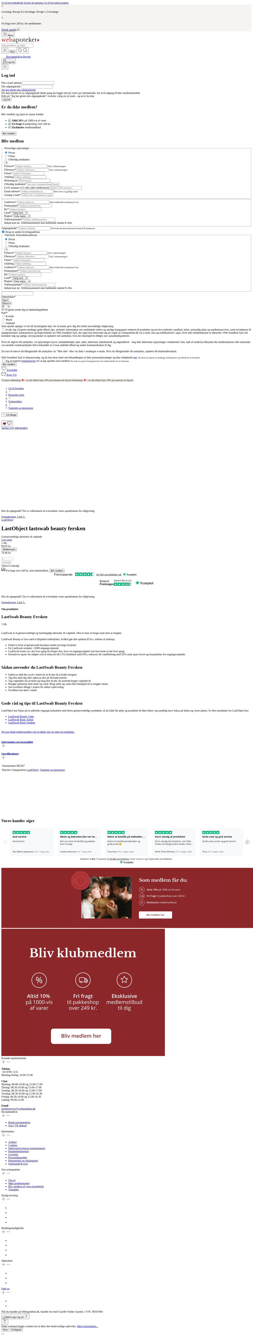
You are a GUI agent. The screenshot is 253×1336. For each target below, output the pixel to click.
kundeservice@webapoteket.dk (18, 1108)
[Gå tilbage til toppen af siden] (4, 1322)
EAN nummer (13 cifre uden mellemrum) (27, 187)
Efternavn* (10, 169)
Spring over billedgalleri (14, 428)
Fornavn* (9, 166)
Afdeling (9, 176)
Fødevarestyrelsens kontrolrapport (26, 1148)
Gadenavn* (10, 202)
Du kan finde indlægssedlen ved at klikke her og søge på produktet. (38, 731)
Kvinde (10, 316)
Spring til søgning (34, 2)
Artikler (12, 1142)
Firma (11, 156)
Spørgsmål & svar (18, 1163)
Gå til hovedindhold (12, 2)
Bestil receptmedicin (19, 1122)
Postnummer (11, 205)
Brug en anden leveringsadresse (23, 231)
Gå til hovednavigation (56, 2)
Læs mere (6, 539)
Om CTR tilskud (17, 1125)
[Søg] (22, 50)
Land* (8, 212)
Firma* (8, 173)
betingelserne (29, 360)
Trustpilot (13, 1189)
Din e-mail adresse (11, 82)
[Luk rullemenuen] (4, 50)
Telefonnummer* (13, 219)
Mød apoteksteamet (18, 1183)
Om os (11, 1180)
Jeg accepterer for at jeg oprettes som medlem (38, 360)
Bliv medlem (9, 133)
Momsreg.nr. (11, 180)
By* (6, 209)
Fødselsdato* (8, 296)
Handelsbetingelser (18, 1151)
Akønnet (10, 323)
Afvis (5, 1329)
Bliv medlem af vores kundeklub (26, 1186)
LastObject (33, 769)
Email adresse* (12, 191)
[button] (83, 1055)
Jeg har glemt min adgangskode (18, 89)
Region (8, 215)
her (135, 357)
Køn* (4, 312)
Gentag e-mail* (13, 194)
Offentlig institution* (15, 184)
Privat (11, 152)
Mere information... (87, 1326)
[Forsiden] (20, 42)
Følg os (5, 1288)
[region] (126, 467)
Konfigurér (16, 1329)
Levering (13, 1154)
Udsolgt (6, 562)
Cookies (12, 1145)
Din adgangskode (11, 86)
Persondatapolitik (17, 1157)
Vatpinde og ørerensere (52, 769)
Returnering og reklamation (23, 1160)
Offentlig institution (19, 159)
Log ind (6, 99)
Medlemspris (9, 549)
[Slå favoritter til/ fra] (7, 423)
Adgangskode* (10, 228)
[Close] (2, 1333)
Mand (9, 319)
